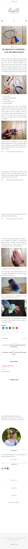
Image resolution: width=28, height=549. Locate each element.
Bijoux (12, 47)
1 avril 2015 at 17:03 (5, 367)
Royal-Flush (17, 539)
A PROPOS (14, 488)
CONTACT (14, 495)
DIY (16, 47)
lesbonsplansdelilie (7, 365)
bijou (3, 332)
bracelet (8, 332)
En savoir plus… (14, 459)
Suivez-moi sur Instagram (14, 513)
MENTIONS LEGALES (14, 502)
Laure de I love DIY (12, 297)
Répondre (3, 369)
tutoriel (3, 334)
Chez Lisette (5, 338)
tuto (22, 332)
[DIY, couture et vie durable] (14, 10)
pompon (17, 332)
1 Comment (24, 338)
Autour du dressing (9, 273)
